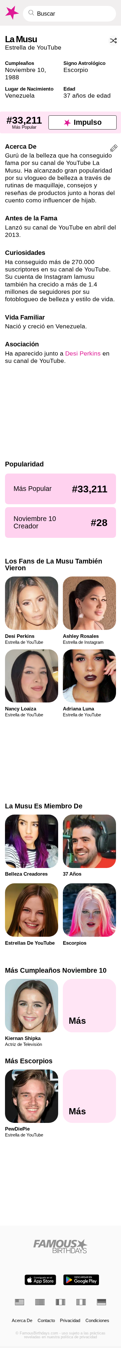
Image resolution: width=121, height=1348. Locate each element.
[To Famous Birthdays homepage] (11, 13)
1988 (12, 77)
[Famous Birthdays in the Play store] (81, 1280)
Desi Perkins (83, 353)
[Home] (60, 1246)
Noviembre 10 (24, 69)
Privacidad (70, 1321)
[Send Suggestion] (114, 149)
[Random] (113, 40)
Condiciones (97, 1321)
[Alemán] (101, 1302)
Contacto (46, 1321)
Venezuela (20, 95)
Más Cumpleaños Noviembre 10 (56, 970)
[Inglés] (19, 1302)
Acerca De (22, 1321)
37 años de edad (87, 95)
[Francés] (60, 1302)
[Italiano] (81, 1302)
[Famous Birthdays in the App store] (40, 1280)
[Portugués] (40, 1302)
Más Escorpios (29, 1061)
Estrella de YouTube (33, 47)
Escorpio (75, 69)
